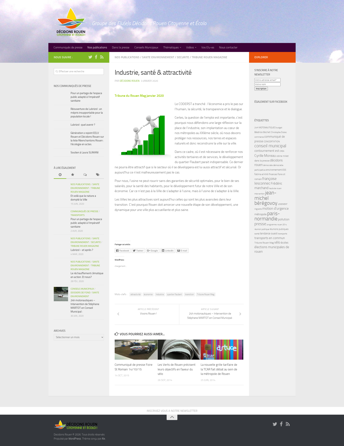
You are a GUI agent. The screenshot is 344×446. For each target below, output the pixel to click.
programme (272, 224)
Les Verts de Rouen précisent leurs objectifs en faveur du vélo (176, 369)
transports (282, 233)
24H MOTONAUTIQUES (265, 127)
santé (256, 233)
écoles (284, 242)
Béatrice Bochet (262, 132)
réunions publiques (279, 229)
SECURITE (183, 57)
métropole (260, 214)
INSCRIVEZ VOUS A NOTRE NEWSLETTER (172, 410)
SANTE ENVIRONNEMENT (158, 57)
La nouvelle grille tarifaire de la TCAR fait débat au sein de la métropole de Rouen (219, 369)
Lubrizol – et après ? (82, 250)
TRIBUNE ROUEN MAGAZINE (209, 57)
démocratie (268, 165)
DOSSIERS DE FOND (80, 292)
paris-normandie (267, 216)
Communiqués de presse (68, 47)
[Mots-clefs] (97, 175)
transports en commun (269, 238)
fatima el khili (261, 174)
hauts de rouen (275, 188)
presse (260, 223)
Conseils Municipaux (146, 47)
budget (279, 128)
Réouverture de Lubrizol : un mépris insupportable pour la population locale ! (87, 112)
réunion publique (261, 229)
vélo (277, 242)
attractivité (135, 294)
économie (148, 294)
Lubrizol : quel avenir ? (83, 124)
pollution (283, 219)
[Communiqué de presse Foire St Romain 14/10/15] (136, 350)
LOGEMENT (282, 204)
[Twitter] (90, 57)
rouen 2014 (282, 224)
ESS (284, 169)
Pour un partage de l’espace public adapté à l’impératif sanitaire (86, 97)
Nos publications (97, 47)
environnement (274, 169)
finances (273, 174)
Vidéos (190, 47)
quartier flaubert (174, 294)
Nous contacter (228, 47)
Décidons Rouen (129, 80)
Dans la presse (120, 47)
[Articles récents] (60, 175)
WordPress (74, 438)
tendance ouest (268, 233)
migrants (258, 209)
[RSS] (102, 57)
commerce (259, 137)
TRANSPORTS (78, 215)
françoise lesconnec (265, 181)
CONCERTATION (272, 141)
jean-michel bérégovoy (265, 198)
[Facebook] (96, 57)
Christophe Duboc (279, 132)
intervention (259, 194)
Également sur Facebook (270, 101)
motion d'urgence (275, 208)
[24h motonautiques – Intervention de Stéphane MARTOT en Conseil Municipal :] (61, 294)
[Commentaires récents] (85, 175)
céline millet (282, 156)
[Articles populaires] (72, 175)
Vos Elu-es (207, 47)
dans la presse (261, 160)
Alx (103, 438)
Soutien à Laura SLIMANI (85, 152)
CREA (282, 151)
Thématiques (171, 47)
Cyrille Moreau (265, 155)
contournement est (266, 150)
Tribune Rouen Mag (205, 294)
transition (189, 294)
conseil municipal (270, 145)
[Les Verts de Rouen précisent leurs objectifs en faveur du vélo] (179, 350)
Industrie (160, 294)
